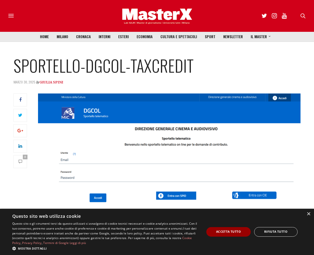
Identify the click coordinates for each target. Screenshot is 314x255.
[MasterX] (157, 15)
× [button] (308, 214)
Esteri (123, 36)
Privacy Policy (31, 243)
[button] (105, 248)
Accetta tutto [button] (228, 232)
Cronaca (83, 36)
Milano (62, 36)
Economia (145, 36)
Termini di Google (56, 243)
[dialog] (157, 232)
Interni (104, 36)
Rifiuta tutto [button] (276, 232)
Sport (210, 36)
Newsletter (233, 36)
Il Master (259, 36)
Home (44, 36)
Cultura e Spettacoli (178, 36)
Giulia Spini (51, 82)
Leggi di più (78, 243)
